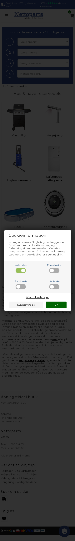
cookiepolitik (54, 254)
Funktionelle (20, 281)
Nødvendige (21, 265)
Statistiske (54, 281)
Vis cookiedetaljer (37, 297)
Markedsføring (54, 265)
